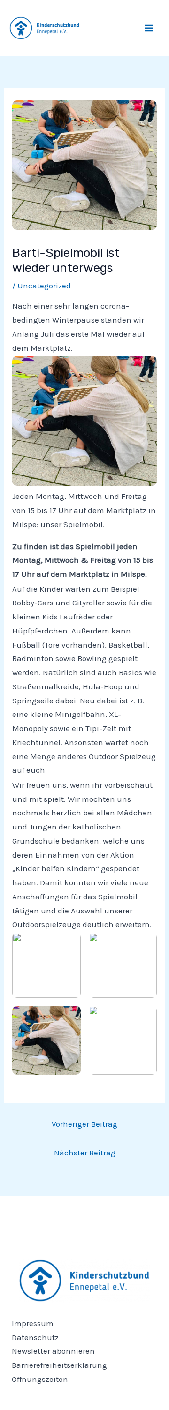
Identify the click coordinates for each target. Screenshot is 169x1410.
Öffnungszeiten (40, 1379)
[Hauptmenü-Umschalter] (149, 28)
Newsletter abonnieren (53, 1351)
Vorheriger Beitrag (84, 1124)
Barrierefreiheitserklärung (59, 1365)
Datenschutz (35, 1337)
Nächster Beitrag (84, 1152)
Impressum (33, 1323)
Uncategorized (44, 285)
